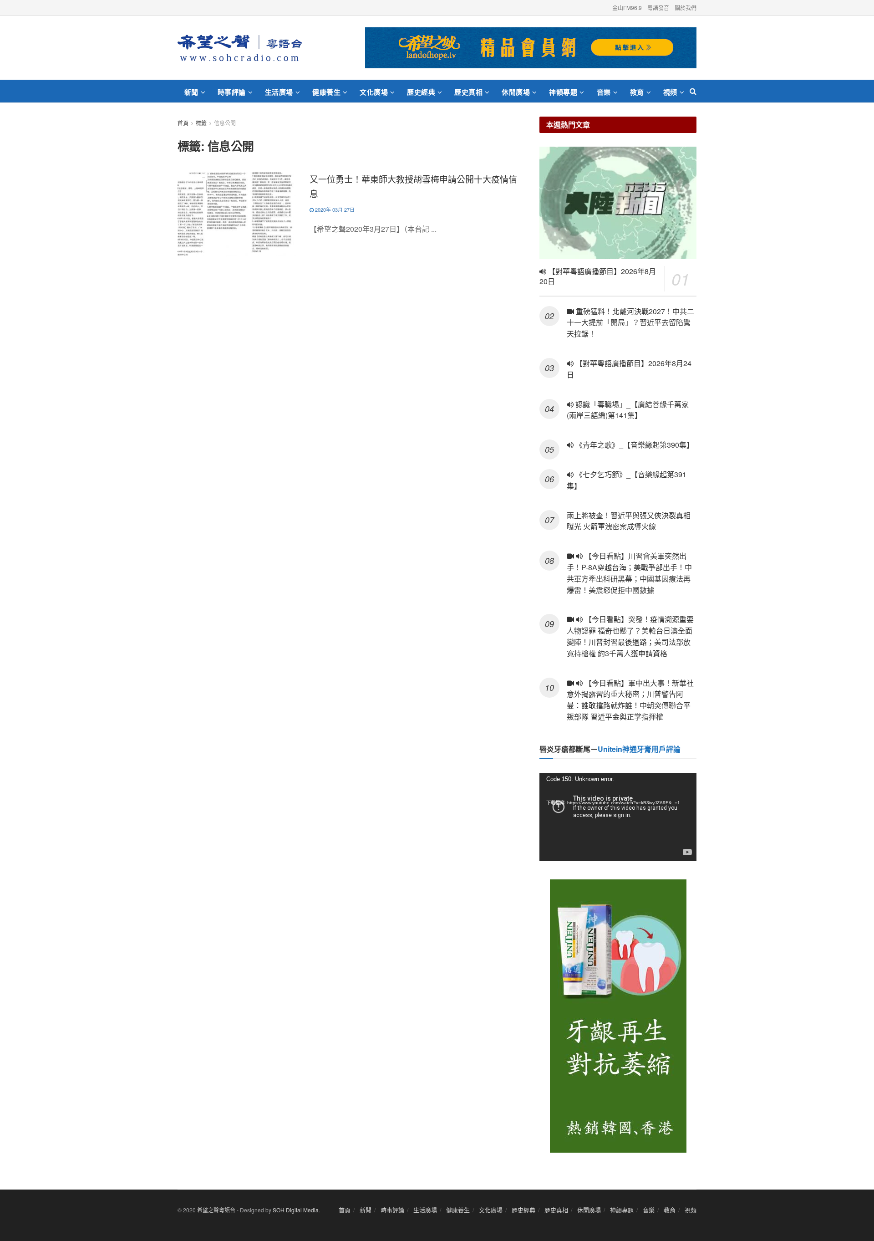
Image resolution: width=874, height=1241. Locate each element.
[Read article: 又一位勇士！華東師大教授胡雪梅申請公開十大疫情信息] (237, 214)
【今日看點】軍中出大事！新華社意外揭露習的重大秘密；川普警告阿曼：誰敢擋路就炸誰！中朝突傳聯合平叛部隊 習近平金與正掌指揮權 (630, 700)
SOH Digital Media (296, 1210)
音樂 (604, 92)
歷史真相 (468, 92)
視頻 (670, 92)
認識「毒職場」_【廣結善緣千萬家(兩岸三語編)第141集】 (628, 410)
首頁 (183, 123)
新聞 (191, 92)
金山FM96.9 (627, 7)
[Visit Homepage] (240, 47)
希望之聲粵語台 (216, 1210)
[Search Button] (693, 91)
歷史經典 (421, 92)
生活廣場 (279, 92)
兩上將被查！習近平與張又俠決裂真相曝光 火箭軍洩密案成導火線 (629, 521)
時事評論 (232, 92)
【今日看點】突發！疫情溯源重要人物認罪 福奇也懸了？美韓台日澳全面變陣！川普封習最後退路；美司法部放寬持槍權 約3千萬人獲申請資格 (630, 636)
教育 (637, 92)
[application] (617, 817)
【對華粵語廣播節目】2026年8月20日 (597, 276)
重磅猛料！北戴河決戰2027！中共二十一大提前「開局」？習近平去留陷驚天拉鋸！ (630, 322)
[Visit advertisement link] (530, 47)
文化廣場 (374, 92)
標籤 (201, 123)
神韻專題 (563, 92)
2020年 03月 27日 (334, 209)
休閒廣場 (516, 92)
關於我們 (685, 7)
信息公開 (225, 123)
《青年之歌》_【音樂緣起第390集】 (634, 444)
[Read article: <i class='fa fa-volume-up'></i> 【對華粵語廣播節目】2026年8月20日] (617, 203)
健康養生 (326, 92)
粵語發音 (658, 7)
